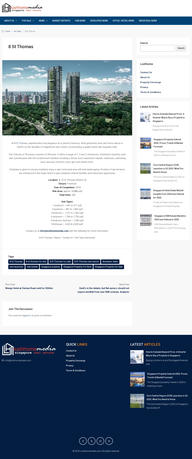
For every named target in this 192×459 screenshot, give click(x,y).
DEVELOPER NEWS (99, 20)
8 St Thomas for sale (60, 261)
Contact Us (146, 72)
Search (144, 43)
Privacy (144, 87)
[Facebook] (83, 441)
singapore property (50, 266)
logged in (26, 315)
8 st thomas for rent (36, 261)
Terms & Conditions (150, 92)
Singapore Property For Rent (77, 266)
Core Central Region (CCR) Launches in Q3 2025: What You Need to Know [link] (168, 168)
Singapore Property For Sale (109, 266)
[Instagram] (100, 441)
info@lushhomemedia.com (18, 360)
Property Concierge (150, 82)
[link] (145, 117)
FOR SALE (26, 20)
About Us (145, 77)
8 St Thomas (20, 143)
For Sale (17, 31)
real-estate (32, 266)
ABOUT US (9, 20)
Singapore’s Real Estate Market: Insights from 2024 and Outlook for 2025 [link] (168, 194)
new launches (16, 266)
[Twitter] (91, 441)
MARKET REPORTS (61, 20)
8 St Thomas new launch (86, 261)
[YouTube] (109, 441)
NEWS (42, 20)
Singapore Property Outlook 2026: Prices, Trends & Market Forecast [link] (168, 143)
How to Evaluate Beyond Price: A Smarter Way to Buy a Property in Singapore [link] (169, 117)
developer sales (110, 261)
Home (7, 31)
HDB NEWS (80, 20)
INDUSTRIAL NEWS (148, 20)
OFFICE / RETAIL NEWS (123, 20)
